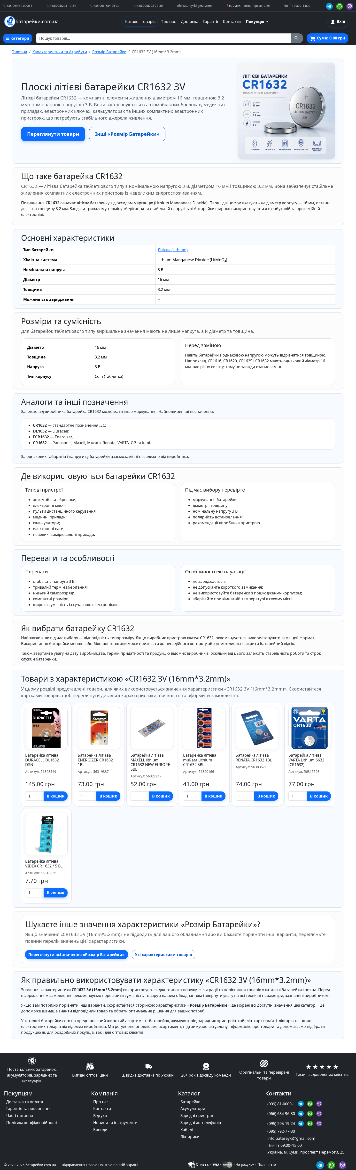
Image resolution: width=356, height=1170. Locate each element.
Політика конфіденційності (31, 1122)
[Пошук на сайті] (297, 38)
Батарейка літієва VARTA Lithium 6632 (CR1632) (306, 759)
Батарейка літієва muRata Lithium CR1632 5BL (199, 759)
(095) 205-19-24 (281, 1123)
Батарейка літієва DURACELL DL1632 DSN (42, 759)
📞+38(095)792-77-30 (148, 6)
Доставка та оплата (24, 1101)
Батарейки (190, 1101)
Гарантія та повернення (29, 1108)
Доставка (189, 21)
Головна (19, 51)
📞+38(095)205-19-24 (61, 6)
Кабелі (186, 1129)
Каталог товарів (140, 21)
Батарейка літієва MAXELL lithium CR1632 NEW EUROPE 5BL (150, 762)
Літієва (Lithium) (173, 249)
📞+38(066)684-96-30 (104, 6)
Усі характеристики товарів (163, 954)
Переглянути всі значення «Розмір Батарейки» (76, 954)
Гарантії (210, 21)
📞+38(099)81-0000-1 (17, 6)
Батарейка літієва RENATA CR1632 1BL (254, 757)
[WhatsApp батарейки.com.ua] (340, 6)
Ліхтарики (189, 1136)
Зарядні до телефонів (200, 1122)
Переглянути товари (53, 134)
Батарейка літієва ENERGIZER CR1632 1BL (95, 759)
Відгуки (100, 1115)
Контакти (232, 21)
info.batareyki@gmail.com (194, 6)
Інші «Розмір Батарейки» (127, 134)
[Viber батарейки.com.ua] (349, 6)
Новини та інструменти (115, 1122)
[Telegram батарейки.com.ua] (330, 6)
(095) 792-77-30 (281, 1131)
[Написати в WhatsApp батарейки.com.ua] (332, 1164)
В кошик (55, 796)
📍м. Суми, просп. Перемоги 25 (247, 6)
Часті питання (19, 1115)
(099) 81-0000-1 (281, 1104)
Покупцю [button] (255, 21)
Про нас (168, 21)
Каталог (189, 1093)
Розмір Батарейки (109, 51)
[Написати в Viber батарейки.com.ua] (342, 1164)
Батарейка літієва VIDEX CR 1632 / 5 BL (43, 863)
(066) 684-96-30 (281, 1113)
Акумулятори (192, 1108)
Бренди (100, 1129)
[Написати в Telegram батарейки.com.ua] (320, 1164)
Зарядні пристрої (196, 1115)
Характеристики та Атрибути (59, 51)
